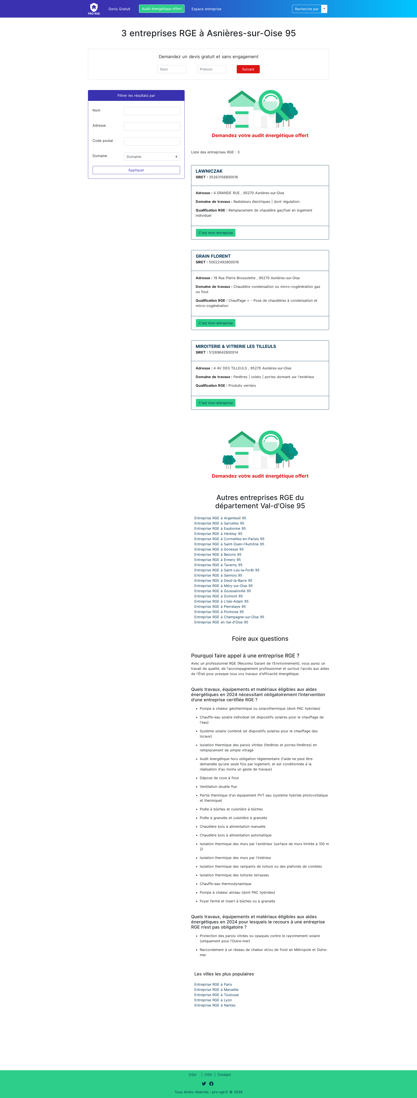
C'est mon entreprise (216, 233)
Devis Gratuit (119, 9)
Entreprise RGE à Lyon (213, 1000)
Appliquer (136, 170)
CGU (193, 1074)
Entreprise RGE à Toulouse (216, 995)
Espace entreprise (206, 9)
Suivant (248, 69)
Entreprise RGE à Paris (213, 984)
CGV (208, 1074)
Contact (224, 1074)
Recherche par (307, 9)
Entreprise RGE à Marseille (216, 989)
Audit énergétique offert (162, 9)
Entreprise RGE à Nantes (214, 1005)
